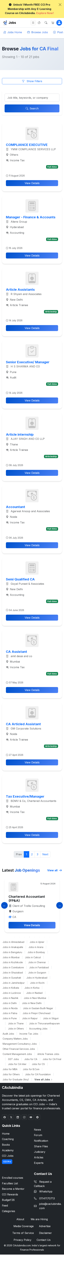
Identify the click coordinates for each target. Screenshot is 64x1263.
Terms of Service (23, 1233)
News (37, 1129)
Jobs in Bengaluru (12, 952)
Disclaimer (45, 1233)
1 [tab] (14, 937)
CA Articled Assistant (23, 724)
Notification (41, 1140)
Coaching (8, 1139)
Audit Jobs (8, 1033)
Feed (5, 1205)
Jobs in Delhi (10, 1003)
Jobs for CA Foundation (38, 1074)
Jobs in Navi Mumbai (35, 998)
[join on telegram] (37, 1117)
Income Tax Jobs (29, 1033)
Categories (8, 1211)
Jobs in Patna (10, 1013)
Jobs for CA (30, 1059)
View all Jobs (42, 1079)
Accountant (15, 507)
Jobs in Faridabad (39, 967)
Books (6, 1144)
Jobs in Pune (10, 1018)
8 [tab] (49, 937)
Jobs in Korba (31, 987)
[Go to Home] (39, 23)
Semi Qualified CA (20, 579)
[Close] (60, 4)
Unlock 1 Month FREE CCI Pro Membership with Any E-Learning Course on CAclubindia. (29, 9)
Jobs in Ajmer (37, 942)
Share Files (41, 1146)
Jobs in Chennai (37, 962)
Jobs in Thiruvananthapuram (44, 1023)
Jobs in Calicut (33, 957)
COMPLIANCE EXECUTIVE (27, 145)
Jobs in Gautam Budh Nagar (38, 1008)
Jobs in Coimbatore (13, 967)
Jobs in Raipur (30, 1018)
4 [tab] (29, 937)
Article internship (20, 434)
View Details (32, 183)
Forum (38, 1135)
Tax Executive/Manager (25, 796)
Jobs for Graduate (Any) (16, 1079)
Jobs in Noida (10, 1008)
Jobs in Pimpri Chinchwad (36, 1013)
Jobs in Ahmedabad (13, 942)
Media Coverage (23, 1226)
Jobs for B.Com (31, 1069)
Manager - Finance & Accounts (30, 217)
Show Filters (34, 81)
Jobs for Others (11, 1074)
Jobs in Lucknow (12, 992)
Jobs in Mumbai (11, 957)
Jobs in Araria (36, 947)
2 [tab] (19, 937)
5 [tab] (34, 937)
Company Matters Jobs (15, 1038)
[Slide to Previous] (4, 905)
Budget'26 (8, 1200)
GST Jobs (13, 1059)
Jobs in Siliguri (51, 1018)
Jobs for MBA (10, 1069)
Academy (8, 1150)
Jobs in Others (16, 1028)
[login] (59, 23)
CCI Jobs (7, 1155)
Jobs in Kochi (37, 982)
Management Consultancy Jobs (20, 1043)
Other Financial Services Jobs (19, 1048)
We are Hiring (39, 1219)
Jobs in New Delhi (32, 1003)
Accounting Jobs (38, 1028)
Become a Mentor (13, 1188)
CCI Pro (7, 1161)
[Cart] (52, 23)
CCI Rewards (10, 1194)
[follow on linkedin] (17, 1117)
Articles (38, 1157)
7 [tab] (44, 937)
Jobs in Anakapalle (13, 947)
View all (52, 870)
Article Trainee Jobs (48, 1054)
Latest (21, 870)
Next (45, 854)
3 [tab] (24, 937)
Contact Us (44, 1240)
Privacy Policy (22, 1240)
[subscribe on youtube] (30, 1117)
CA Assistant (16, 652)
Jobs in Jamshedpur (14, 982)
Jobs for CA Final (52, 1059)
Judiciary (39, 1151)
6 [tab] (39, 937)
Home (6, 1133)
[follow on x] (11, 1117)
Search (34, 108)
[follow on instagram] (24, 1117)
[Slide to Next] (59, 905)
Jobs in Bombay (36, 952)
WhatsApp (45, 1191)
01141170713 (47, 1198)
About (20, 1219)
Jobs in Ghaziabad (13, 972)
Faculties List (10, 1183)
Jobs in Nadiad (34, 992)
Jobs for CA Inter (17, 1064)
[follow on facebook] (4, 1117)
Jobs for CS (38, 1064)
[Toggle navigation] (33, 22)
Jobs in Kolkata (11, 987)
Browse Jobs (39, 32)
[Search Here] (46, 23)
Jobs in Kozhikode (13, 962)
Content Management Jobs (17, 1054)
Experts (38, 1162)
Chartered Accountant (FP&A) (27, 899)
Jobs (12, 23)
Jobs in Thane (16, 1023)
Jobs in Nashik (10, 998)
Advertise (45, 1226)
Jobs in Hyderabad (36, 977)
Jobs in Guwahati (12, 977)
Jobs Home (14, 32)
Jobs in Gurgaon (37, 972)
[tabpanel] (32, 905)
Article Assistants (20, 290)
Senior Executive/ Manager (27, 362)
